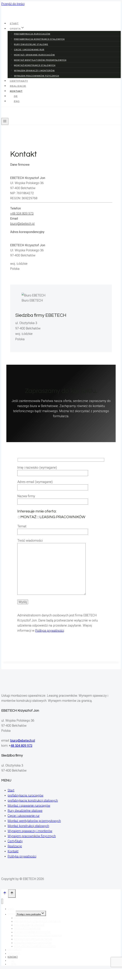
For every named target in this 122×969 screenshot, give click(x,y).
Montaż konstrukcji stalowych (28, 826)
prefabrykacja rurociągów (25, 795)
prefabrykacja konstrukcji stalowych (33, 800)
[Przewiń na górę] (4, 893)
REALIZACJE (18, 86)
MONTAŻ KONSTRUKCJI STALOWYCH (34, 65)
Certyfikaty (15, 841)
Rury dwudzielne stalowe (25, 811)
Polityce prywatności (49, 630)
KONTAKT (16, 91)
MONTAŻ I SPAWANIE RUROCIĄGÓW (34, 55)
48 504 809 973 (21, 745)
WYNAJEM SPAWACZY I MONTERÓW (34, 70)
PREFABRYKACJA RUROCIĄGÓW (32, 34)
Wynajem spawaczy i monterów (30, 831)
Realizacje (15, 846)
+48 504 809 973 (22, 213)
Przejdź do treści (12, 4)
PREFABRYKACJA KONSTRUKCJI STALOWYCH (39, 39)
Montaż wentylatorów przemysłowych (34, 821)
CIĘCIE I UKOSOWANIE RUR (29, 49)
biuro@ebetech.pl (22, 224)
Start (11, 790)
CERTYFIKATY (19, 81)
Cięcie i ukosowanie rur (24, 816)
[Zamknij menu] (2, 901)
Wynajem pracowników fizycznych (32, 836)
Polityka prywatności (22, 856)
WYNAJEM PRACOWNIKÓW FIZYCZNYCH (36, 76)
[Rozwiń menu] (4, 121)
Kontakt (13, 851)
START (14, 23)
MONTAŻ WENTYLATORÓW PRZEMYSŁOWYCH (40, 60)
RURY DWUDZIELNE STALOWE (31, 44)
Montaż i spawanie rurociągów (29, 805)
